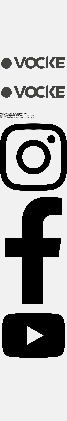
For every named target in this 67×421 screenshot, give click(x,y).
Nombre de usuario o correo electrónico (31, 224)
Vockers (9, 15)
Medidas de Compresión (22, 242)
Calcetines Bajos (12, 242)
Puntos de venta (11, 243)
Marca (5, 15)
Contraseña (29, 227)
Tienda (1, 15)
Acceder (33, 232)
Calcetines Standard (4, 242)
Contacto (14, 15)
